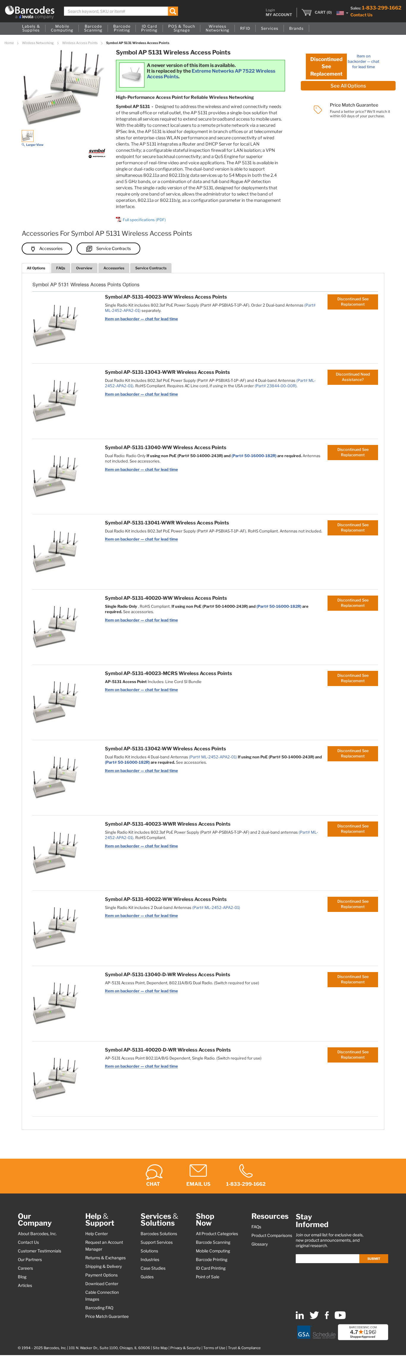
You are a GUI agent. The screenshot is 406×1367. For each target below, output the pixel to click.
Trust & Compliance (244, 1348)
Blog (22, 1276)
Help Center (96, 1233)
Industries (150, 1259)
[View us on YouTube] (340, 1318)
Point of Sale (207, 1276)
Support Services (157, 1242)
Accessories (50, 248)
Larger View (34, 144)
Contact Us (361, 14)
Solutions (149, 1251)
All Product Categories (217, 1233)
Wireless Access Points (80, 43)
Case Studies (153, 1268)
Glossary (259, 1244)
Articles (25, 1285)
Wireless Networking (38, 43)
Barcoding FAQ (99, 1307)
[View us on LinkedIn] (300, 1318)
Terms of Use (214, 1348)
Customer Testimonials (39, 1251)
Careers (25, 1268)
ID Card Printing (211, 1268)
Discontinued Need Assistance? (353, 377)
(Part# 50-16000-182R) (254, 455)
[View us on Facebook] (327, 1318)
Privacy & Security (185, 1348)
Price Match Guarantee (107, 1316)
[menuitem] (31, 28)
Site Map (160, 1348)
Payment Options (101, 1275)
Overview (84, 268)
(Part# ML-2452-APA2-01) (213, 756)
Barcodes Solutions (159, 1233)
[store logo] (29, 12)
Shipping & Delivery (103, 1266)
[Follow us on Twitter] (314, 1318)
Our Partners (30, 1259)
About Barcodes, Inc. (37, 1233)
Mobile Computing (213, 1251)
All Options (36, 268)
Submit (373, 1259)
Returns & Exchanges (105, 1257)
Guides (147, 1276)
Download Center (101, 1283)
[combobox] (121, 11)
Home (9, 43)
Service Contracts (113, 248)
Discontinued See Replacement (326, 66)
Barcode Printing (211, 1259)
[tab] (36, 268)
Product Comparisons (271, 1235)
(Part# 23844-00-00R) (276, 385)
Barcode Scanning (213, 1242)
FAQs (60, 268)
